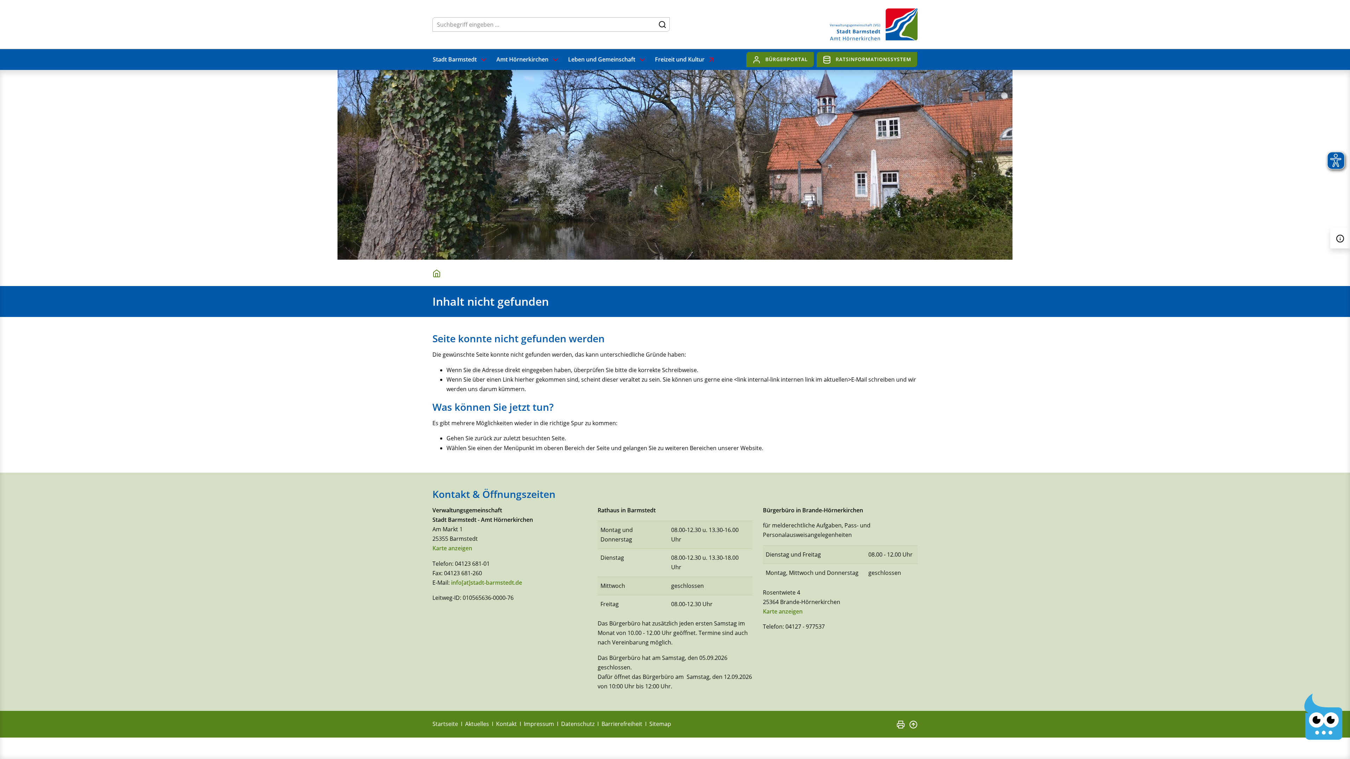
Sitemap (660, 724)
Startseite (445, 724)
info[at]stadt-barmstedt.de (486, 582)
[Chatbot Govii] (1323, 716)
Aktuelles (477, 724)
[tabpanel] (675, 165)
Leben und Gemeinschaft (601, 59)
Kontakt (506, 724)
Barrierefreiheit (622, 724)
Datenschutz (577, 724)
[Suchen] (662, 24)
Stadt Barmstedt (455, 59)
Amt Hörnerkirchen (522, 59)
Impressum (539, 724)
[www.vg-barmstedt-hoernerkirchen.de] (438, 273)
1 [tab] (436, 234)
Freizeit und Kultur (680, 59)
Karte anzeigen (452, 548)
